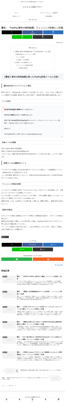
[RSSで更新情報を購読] (48, 259)
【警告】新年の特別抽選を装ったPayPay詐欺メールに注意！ (33, 51)
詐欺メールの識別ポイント (24, 62)
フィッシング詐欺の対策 (25, 65)
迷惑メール (5, 236)
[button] (43, 37)
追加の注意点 (23, 68)
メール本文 (21, 57)
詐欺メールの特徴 (23, 59)
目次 (30, 48)
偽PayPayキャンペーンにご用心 (26, 54)
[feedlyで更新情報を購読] (16, 259)
